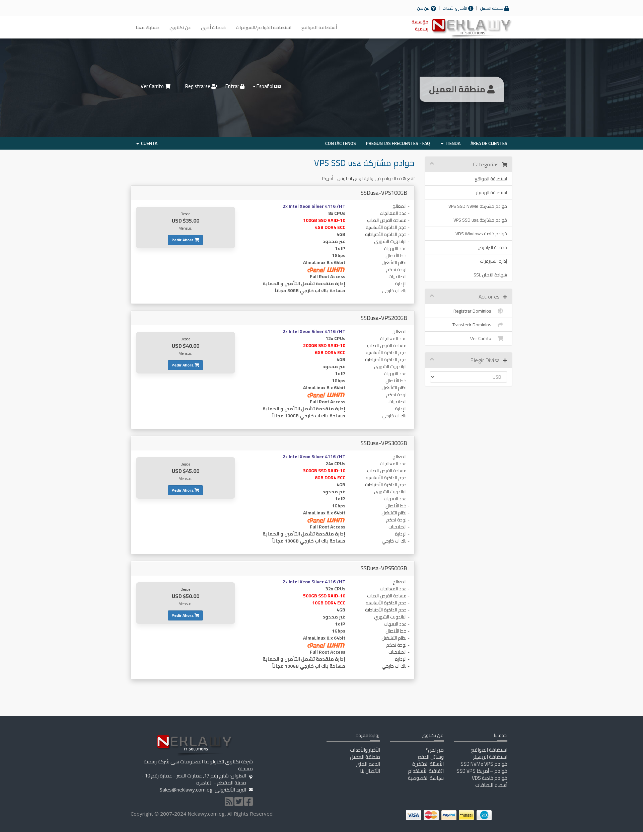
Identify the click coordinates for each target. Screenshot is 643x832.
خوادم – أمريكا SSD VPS (481, 770)
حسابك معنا (147, 27)
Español (265, 86)
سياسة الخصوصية (426, 777)
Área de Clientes (489, 143)
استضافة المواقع (491, 178)
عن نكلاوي (180, 27)
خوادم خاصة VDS (489, 777)
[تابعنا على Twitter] (238, 803)
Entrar (232, 86)
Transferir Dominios (472, 324)
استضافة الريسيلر (491, 192)
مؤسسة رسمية (420, 25)
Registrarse (198, 86)
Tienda (451, 143)
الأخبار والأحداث (365, 749)
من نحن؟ (435, 749)
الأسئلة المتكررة (428, 763)
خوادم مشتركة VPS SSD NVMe (477, 206)
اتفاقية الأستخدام (426, 770)
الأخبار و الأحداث (455, 8)
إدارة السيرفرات (493, 261)
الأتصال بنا (370, 770)
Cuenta (148, 143)
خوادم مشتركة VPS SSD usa (480, 220)
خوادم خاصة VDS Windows (481, 233)
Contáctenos (340, 143)
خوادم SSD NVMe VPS (483, 763)
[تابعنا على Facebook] (248, 803)
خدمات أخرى (213, 27)
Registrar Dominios (473, 311)
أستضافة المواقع (319, 27)
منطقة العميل (492, 8)
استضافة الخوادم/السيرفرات (263, 27)
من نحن (424, 8)
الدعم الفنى (368, 763)
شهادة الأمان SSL (490, 274)
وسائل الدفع (431, 756)
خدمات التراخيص (492, 247)
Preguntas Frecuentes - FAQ (398, 143)
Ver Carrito (153, 86)
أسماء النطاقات (491, 784)
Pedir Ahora (183, 240)
